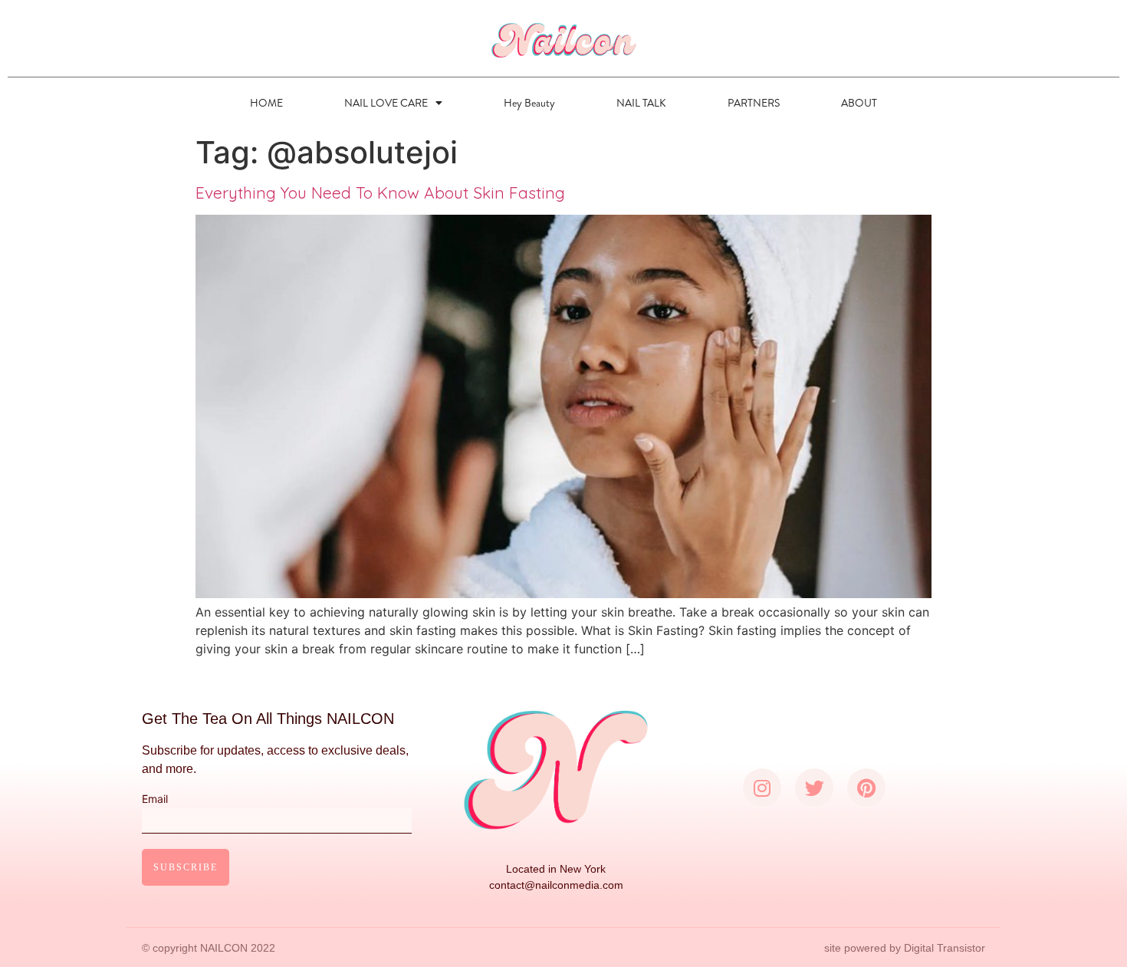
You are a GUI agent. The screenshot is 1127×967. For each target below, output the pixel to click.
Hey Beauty (529, 102)
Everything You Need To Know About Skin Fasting (380, 192)
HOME (266, 102)
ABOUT (859, 102)
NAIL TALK (641, 102)
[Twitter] (814, 787)
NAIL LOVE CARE (386, 102)
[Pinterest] (866, 787)
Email (155, 799)
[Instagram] (762, 787)
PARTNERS (754, 102)
